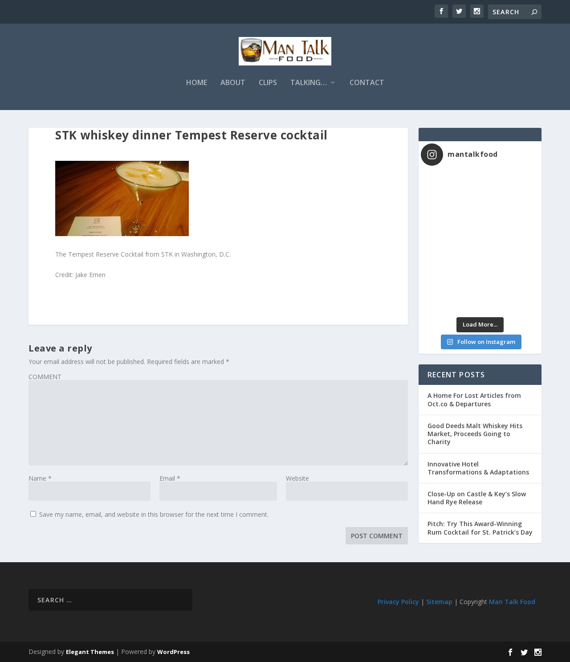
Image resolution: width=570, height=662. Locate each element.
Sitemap (439, 601)
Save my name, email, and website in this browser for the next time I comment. (154, 514)
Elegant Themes (90, 652)
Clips (268, 83)
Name (40, 478)
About (232, 83)
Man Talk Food (512, 601)
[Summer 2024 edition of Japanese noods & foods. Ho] (450, 295)
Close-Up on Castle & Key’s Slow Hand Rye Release (477, 498)
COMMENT (44, 376)
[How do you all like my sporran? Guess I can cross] (509, 190)
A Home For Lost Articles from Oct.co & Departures (474, 399)
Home (196, 83)
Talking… (308, 83)
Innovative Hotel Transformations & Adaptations (478, 468)
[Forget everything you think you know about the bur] (509, 225)
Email (169, 478)
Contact (367, 83)
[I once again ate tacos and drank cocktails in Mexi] (450, 225)
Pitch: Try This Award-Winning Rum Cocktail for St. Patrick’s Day (480, 527)
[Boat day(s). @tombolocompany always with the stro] (450, 260)
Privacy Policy (398, 601)
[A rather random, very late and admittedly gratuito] (509, 295)
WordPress (173, 652)
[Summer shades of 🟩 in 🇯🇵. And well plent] (509, 260)
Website (297, 478)
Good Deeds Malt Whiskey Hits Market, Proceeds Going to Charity (475, 433)
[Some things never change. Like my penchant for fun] (450, 190)
